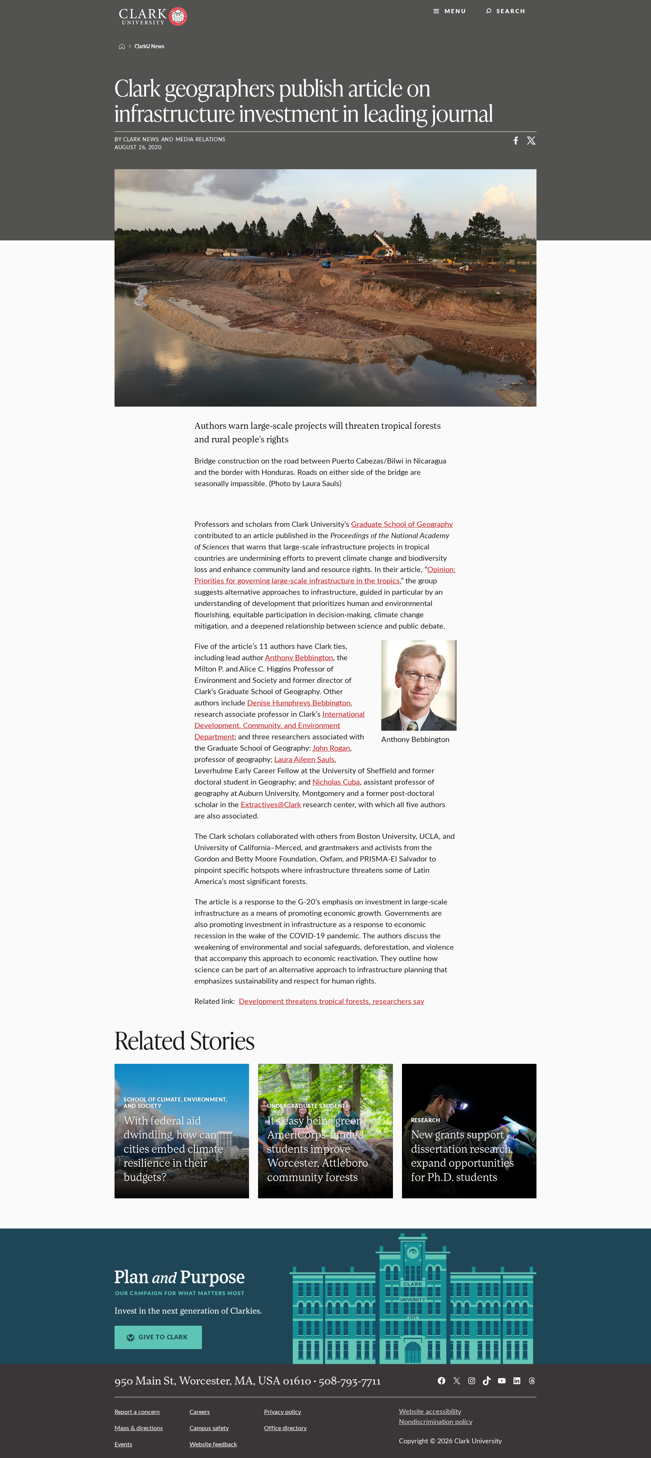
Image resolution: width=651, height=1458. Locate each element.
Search (511, 11)
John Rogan (331, 747)
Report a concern (137, 1411)
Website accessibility (430, 1411)
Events (123, 1444)
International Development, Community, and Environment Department (279, 724)
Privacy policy (282, 1411)
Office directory (285, 1428)
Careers (199, 1411)
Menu (455, 11)
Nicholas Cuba (336, 781)
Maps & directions (139, 1428)
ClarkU (122, 46)
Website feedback (213, 1444)
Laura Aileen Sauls (304, 759)
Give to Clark (163, 1337)
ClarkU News (149, 46)
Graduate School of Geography (402, 524)
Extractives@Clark (271, 804)
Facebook (516, 140)
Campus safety (209, 1428)
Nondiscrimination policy (435, 1421)
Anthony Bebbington (299, 657)
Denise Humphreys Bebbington (298, 702)
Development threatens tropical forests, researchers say (331, 1001)
